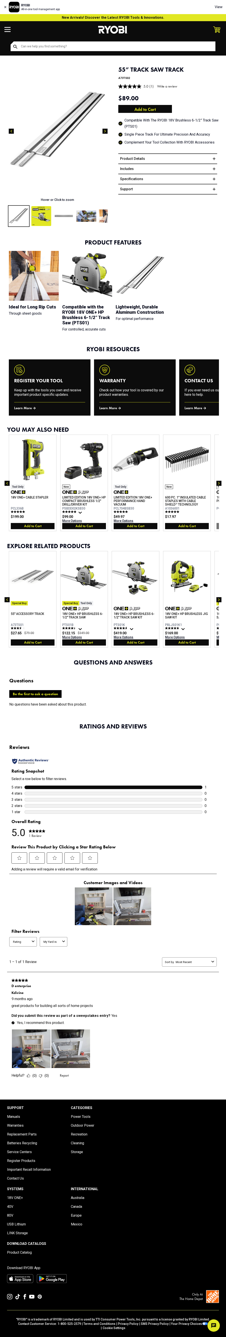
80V (10, 1215)
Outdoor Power (82, 1125)
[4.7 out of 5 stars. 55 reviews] (172, 628)
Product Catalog (19, 1252)
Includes (127, 169)
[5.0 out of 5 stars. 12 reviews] (18, 512)
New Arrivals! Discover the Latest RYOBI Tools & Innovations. (113, 17)
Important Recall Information (29, 1169)
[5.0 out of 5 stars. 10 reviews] (172, 512)
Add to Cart (145, 109)
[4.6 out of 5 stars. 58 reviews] (121, 628)
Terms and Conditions (99, 1324)
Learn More (23, 408)
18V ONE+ (15, 1198)
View (218, 7)
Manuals (13, 1117)
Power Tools (80, 1117)
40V (10, 1206)
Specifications (131, 179)
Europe (76, 1215)
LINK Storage (17, 1233)
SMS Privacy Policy (155, 1324)
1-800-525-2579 (69, 1324)
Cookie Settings (114, 1328)
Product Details (132, 159)
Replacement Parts (22, 1134)
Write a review (167, 86)
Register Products (21, 1161)
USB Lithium (16, 1224)
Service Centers (19, 1152)
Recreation (79, 1134)
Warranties (15, 1125)
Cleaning (77, 1143)
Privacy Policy (128, 1324)
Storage (77, 1152)
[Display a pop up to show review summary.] (80, 513)
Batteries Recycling (22, 1143)
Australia (77, 1198)
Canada (76, 1206)
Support (126, 189)
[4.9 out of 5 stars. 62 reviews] (69, 512)
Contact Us (15, 1178)
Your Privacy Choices (186, 1324)
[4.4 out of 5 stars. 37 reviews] (69, 628)
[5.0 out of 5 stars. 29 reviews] (121, 512)
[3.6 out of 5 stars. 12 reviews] (18, 628)
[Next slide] (105, 131)
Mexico (76, 1224)
